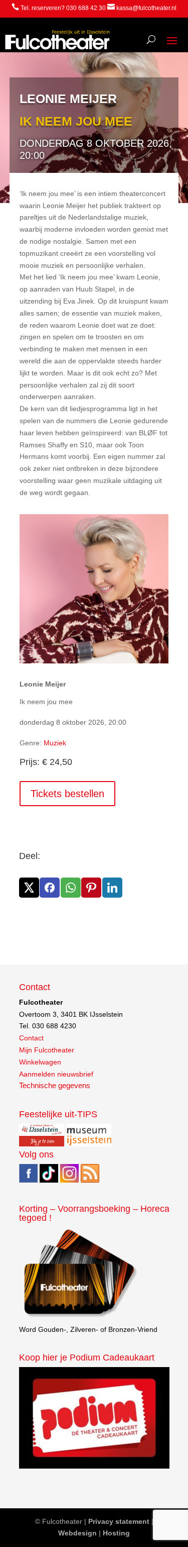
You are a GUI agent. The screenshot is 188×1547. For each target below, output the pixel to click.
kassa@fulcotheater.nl (146, 8)
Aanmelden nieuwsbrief (56, 1074)
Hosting (116, 1533)
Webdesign (77, 1533)
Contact (31, 1038)
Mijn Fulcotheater (46, 1050)
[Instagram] (69, 1180)
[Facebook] (28, 1180)
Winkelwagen (40, 1062)
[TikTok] (49, 1180)
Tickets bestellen (67, 793)
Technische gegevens (54, 1086)
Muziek (55, 743)
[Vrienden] (79, 1317)
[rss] (90, 1180)
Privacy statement (118, 1521)
